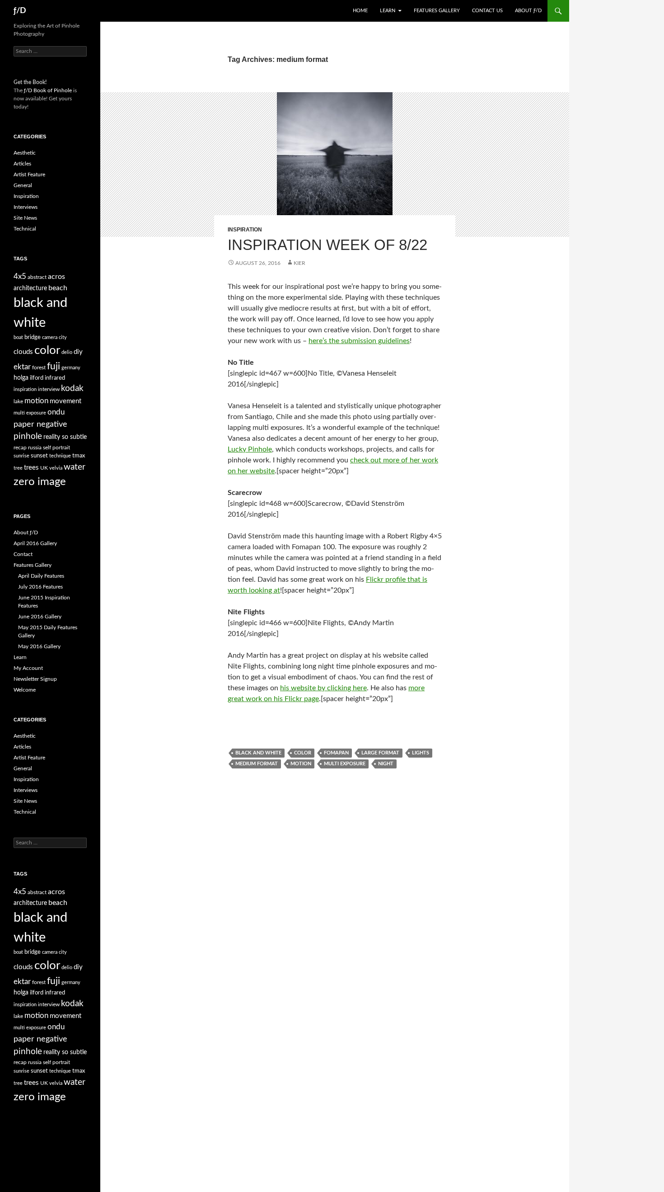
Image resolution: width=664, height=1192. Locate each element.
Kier (299, 263)
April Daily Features (41, 576)
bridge (32, 337)
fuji (53, 366)
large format (380, 752)
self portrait (56, 447)
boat (18, 337)
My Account (28, 668)
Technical (25, 228)
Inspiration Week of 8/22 (327, 244)
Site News (25, 218)
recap (20, 447)
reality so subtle (65, 437)
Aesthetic (25, 152)
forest (39, 367)
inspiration (25, 389)
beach (57, 288)
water (74, 466)
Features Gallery (437, 10)
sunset (39, 456)
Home (360, 10)
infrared (55, 378)
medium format (256, 763)
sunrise (21, 455)
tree (18, 468)
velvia (55, 468)
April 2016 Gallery (35, 543)
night (385, 763)
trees (31, 467)
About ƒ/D (528, 10)
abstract (37, 277)
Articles (22, 163)
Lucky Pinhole (250, 449)
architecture (30, 288)
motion (300, 763)
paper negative (40, 424)
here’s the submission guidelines (359, 340)
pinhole (28, 436)
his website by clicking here (323, 688)
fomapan (336, 752)
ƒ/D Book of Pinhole (48, 90)
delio (66, 352)
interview (49, 389)
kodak (72, 388)
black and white (258, 752)
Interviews (25, 207)
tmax (78, 456)
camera (49, 337)
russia (35, 447)
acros (56, 276)
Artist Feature (29, 174)
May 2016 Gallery (39, 646)
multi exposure (344, 763)
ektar (22, 367)
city (63, 337)
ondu (56, 412)
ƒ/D (20, 11)
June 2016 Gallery (39, 616)
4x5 (20, 276)
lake (18, 401)
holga (21, 378)
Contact (23, 554)
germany (70, 367)
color (302, 752)
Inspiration (245, 229)
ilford (36, 378)
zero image (40, 481)
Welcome (25, 690)
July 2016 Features (40, 586)
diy (78, 352)
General (23, 185)
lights (420, 752)
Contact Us (487, 10)
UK (44, 468)
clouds (23, 352)
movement (65, 401)
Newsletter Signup (35, 679)
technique (60, 455)
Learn (387, 10)
